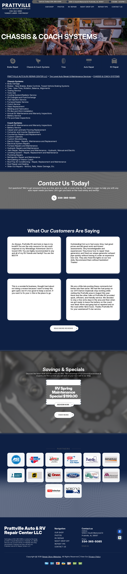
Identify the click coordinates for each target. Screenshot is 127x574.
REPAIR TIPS (103, 7)
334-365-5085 (18, 539)
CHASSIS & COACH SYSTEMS (106, 76)
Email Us (85, 546)
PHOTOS (61, 7)
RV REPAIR (72, 7)
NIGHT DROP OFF (87, 7)
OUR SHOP (49, 7)
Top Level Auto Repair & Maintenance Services (70, 76)
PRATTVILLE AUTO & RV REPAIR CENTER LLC (27, 76)
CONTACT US (117, 7)
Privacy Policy (95, 557)
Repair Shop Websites (51, 557)
